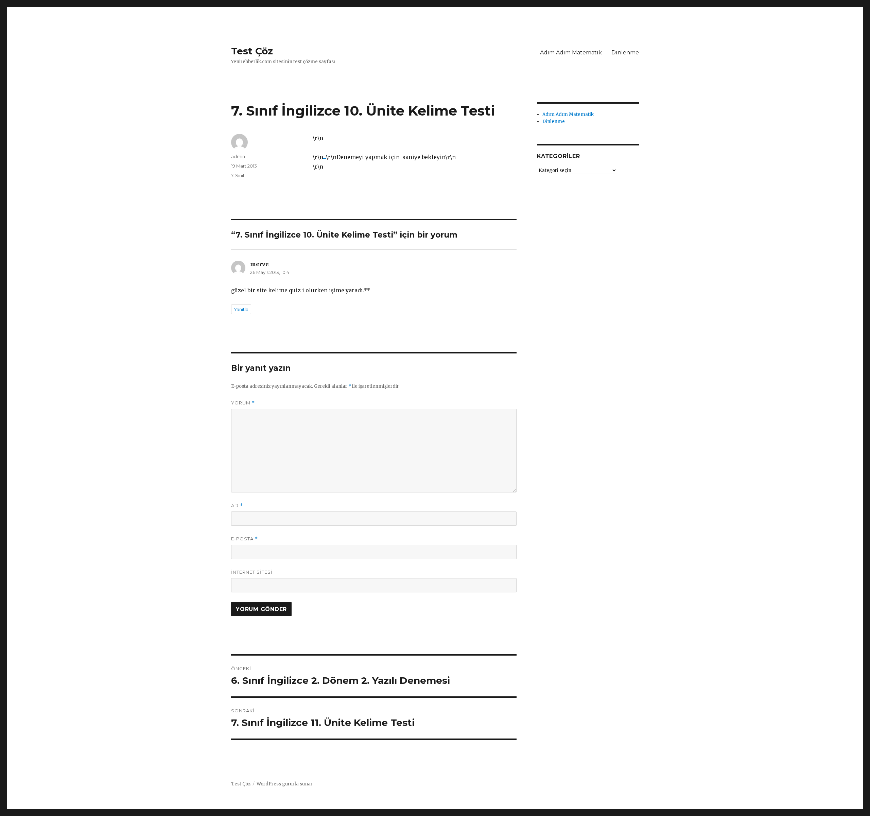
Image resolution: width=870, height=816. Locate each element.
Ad (237, 505)
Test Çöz (252, 51)
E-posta (244, 539)
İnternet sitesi (252, 572)
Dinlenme (625, 52)
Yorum (243, 403)
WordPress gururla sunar (285, 784)
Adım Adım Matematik (571, 52)
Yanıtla (241, 309)
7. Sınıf (237, 175)
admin (238, 156)
